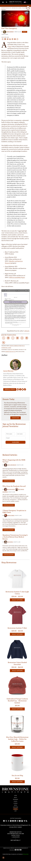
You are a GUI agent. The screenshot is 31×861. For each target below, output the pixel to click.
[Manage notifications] (3, 858)
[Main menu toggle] (3, 2)
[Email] (18, 389)
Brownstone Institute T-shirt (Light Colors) (17, 593)
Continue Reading (9, 481)
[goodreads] (20, 821)
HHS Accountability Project (17, 277)
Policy (23, 7)
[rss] (27, 821)
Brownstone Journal (16, 7)
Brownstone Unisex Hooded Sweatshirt (17, 663)
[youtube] (13, 821)
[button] (6, 2)
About (15, 797)
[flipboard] (22, 821)
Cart (15, 811)
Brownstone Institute (6, 7)
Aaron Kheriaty (8, 371)
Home (15, 795)
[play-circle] (11, 821)
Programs (15, 799)
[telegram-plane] (24, 821)
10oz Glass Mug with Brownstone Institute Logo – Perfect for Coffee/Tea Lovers (17, 739)
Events (15, 801)
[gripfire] (9, 821)
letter (9, 46)
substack (26, 331)
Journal (15, 803)
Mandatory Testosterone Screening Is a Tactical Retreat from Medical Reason (15, 537)
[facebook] (4, 821)
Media (15, 805)
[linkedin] (15, 821)
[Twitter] (22, 389)
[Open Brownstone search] (28, 7)
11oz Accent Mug (17, 775)
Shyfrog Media (25, 854)
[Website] (25, 389)
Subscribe (15, 442)
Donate (15, 809)
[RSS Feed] (20, 389)
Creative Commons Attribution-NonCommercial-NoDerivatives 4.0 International (15, 849)
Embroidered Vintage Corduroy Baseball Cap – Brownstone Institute (17, 701)
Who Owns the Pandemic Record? (14, 486)
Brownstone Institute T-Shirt (17, 628)
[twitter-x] (6, 821)
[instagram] (18, 821)
